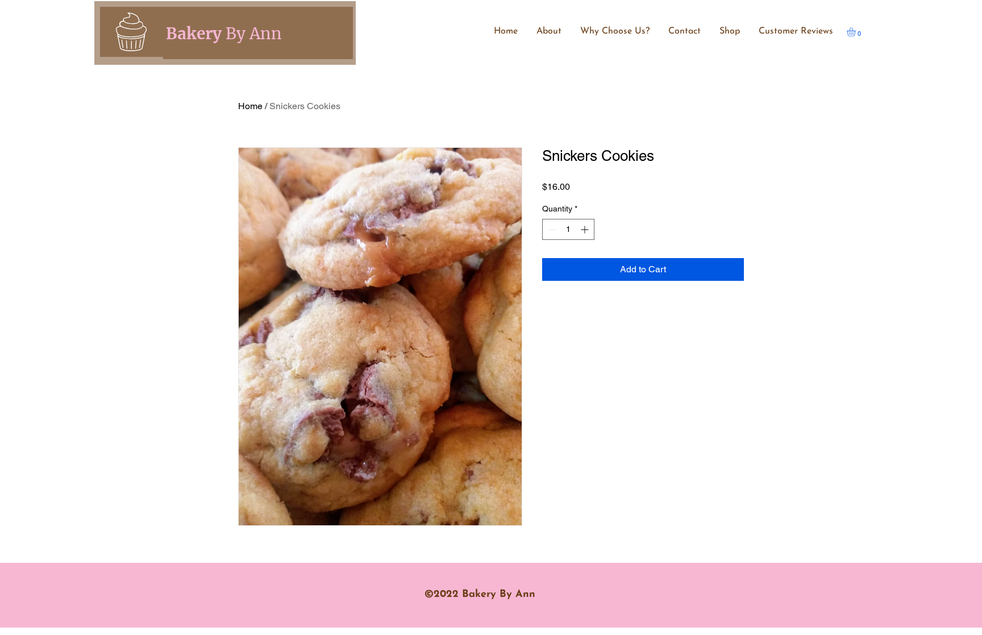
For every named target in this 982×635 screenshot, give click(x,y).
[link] (856, 31)
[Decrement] (551, 229)
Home (250, 106)
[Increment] (586, 229)
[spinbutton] (568, 229)
